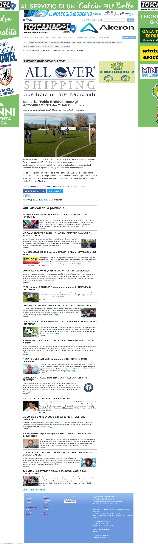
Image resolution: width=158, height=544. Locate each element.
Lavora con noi (69, 497)
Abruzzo (28, 496)
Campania (28, 502)
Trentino (46, 509)
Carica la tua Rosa (128, 37)
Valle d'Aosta (47, 500)
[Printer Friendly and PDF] (27, 196)
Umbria (46, 512)
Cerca (131, 20)
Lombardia (29, 512)
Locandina (67, 499)
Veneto (46, 514)
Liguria (28, 511)
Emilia (27, 504)
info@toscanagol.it (104, 529)
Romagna (28, 505)
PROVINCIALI (59, 50)
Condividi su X (55, 191)
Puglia (45, 502)
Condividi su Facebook (34, 191)
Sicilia (45, 505)
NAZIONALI (36, 50)
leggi (84, 226)
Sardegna (46, 504)
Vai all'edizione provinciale (34, 490)
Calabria (28, 500)
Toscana (46, 507)
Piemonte (46, 498)
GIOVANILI (70, 50)
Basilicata (28, 498)
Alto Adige (47, 511)
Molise (46, 496)
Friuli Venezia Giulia (31, 507)
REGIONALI (47, 50)
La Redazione (46, 200)
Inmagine (105, 535)
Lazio (27, 509)
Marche (28, 514)
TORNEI (80, 50)
